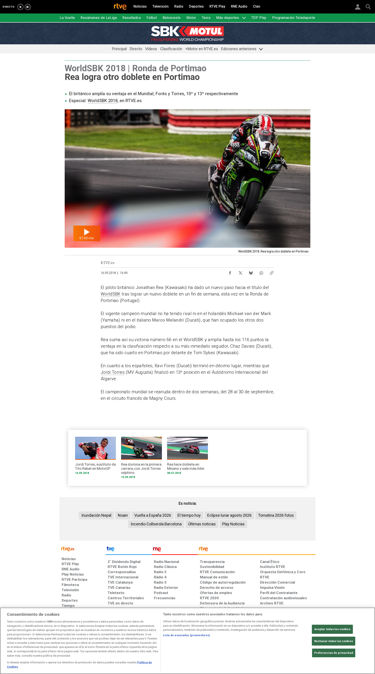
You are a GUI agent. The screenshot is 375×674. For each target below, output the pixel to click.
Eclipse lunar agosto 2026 (229, 515)
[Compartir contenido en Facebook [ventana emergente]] (230, 272)
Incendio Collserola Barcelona (156, 524)
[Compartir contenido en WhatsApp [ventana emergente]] (261, 272)
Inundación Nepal (96, 515)
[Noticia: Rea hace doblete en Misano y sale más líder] (187, 457)
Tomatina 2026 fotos (276, 515)
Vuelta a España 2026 (152, 515)
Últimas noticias (202, 524)
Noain (123, 515)
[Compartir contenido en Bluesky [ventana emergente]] (251, 272)
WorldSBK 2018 (103, 100)
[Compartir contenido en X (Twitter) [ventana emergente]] (240, 272)
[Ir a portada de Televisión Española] (128, 550)
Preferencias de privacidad (333, 652)
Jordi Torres (113, 372)
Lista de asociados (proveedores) (186, 635)
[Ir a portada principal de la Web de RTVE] (82, 548)
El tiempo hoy (189, 515)
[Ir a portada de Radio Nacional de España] (175, 550)
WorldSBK (111, 294)
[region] (187, 641)
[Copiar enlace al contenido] (271, 272)
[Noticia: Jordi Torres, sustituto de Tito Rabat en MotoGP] (95, 457)
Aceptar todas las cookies (332, 629)
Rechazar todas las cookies (333, 641)
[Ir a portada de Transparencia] (257, 550)
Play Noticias (233, 524)
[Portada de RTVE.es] (120, 7)
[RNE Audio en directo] (27, 7)
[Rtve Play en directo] (20, 7)
